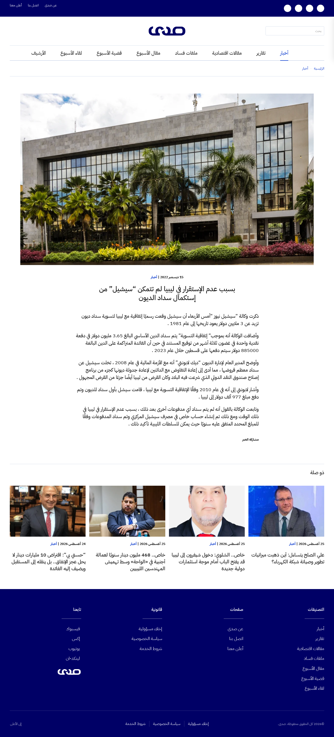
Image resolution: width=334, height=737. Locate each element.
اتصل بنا (33, 5)
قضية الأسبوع (109, 53)
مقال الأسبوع (148, 53)
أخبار (284, 53)
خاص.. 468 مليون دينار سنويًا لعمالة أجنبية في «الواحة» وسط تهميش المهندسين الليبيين (130, 561)
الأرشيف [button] (38, 53)
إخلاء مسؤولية (150, 628)
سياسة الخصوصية (147, 638)
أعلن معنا (16, 5)
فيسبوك (73, 628)
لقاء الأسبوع (71, 53)
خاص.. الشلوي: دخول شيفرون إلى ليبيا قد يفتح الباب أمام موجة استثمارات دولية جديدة (208, 561)
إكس (76, 638)
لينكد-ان (73, 658)
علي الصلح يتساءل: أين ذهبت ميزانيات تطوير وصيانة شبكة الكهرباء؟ (287, 558)
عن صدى (51, 5)
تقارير (261, 53)
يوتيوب (74, 648)
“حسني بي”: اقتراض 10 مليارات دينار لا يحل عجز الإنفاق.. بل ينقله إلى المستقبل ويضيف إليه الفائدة (48, 561)
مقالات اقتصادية (227, 53)
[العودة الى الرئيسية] (167, 31)
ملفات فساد (186, 53)
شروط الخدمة (151, 648)
